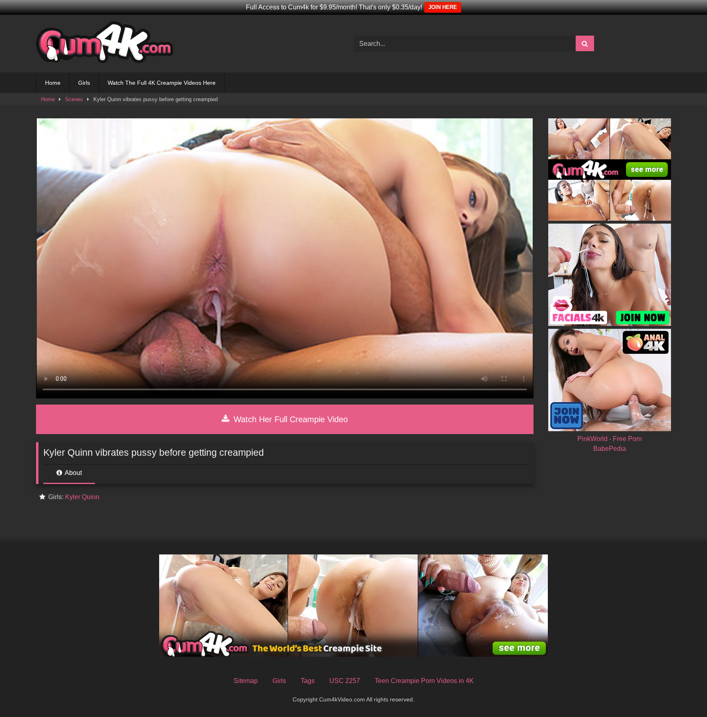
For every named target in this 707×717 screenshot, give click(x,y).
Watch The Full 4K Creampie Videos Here (162, 82)
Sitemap (246, 680)
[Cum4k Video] (104, 43)
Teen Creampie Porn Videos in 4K (424, 680)
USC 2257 (344, 680)
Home (53, 82)
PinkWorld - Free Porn (609, 438)
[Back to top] (682, 693)
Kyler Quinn (82, 496)
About (72, 472)
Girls (84, 82)
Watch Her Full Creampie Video (289, 419)
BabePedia (609, 448)
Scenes (74, 99)
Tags (308, 680)
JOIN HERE (442, 7)
